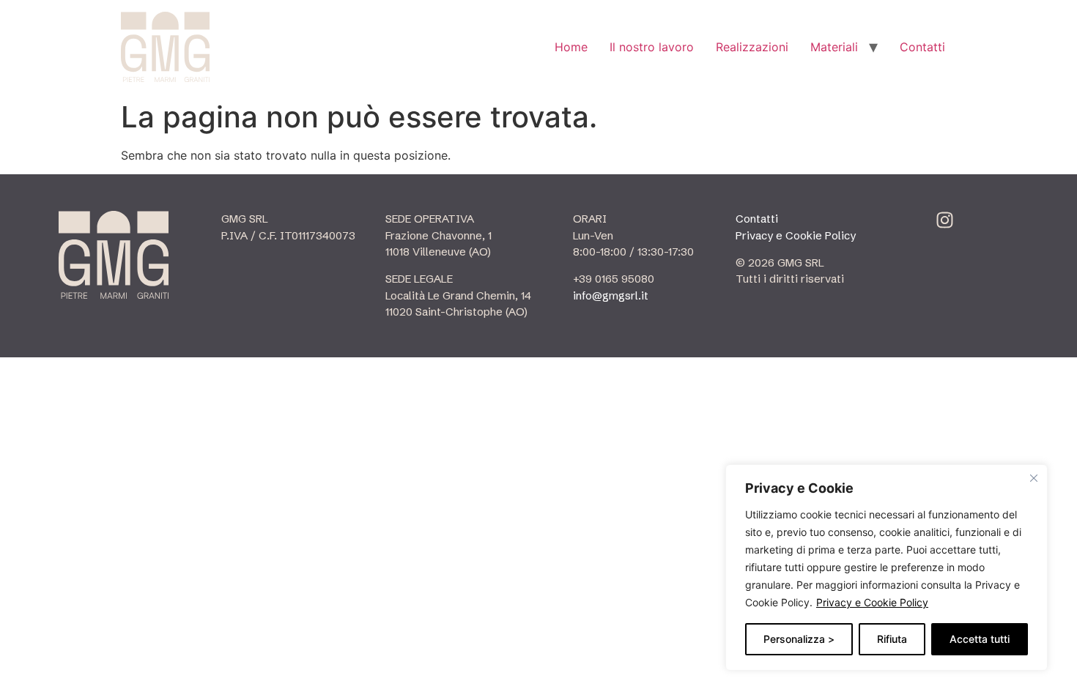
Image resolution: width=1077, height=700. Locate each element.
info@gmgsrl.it (610, 295)
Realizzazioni (752, 47)
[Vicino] (1033, 478)
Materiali (834, 47)
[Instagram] (945, 220)
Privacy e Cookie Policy (872, 602)
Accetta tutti (980, 639)
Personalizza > (798, 639)
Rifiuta (892, 639)
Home (571, 47)
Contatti (922, 47)
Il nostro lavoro (652, 47)
